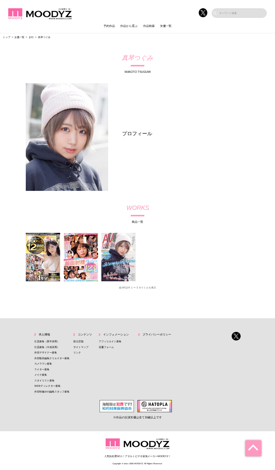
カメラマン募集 (43, 363)
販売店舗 (78, 341)
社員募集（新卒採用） (46, 341)
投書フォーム (106, 347)
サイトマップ (80, 347)
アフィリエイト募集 (110, 341)
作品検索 (149, 26)
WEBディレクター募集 (47, 386)
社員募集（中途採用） (46, 347)
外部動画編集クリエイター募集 (51, 358)
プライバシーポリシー (157, 334)
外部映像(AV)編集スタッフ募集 (51, 391)
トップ (6, 37)
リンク (77, 352)
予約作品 (109, 26)
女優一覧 (166, 26)
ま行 (31, 37)
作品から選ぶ (129, 26)
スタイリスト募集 (44, 380)
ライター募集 (41, 369)
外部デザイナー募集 (45, 352)
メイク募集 (40, 374)
